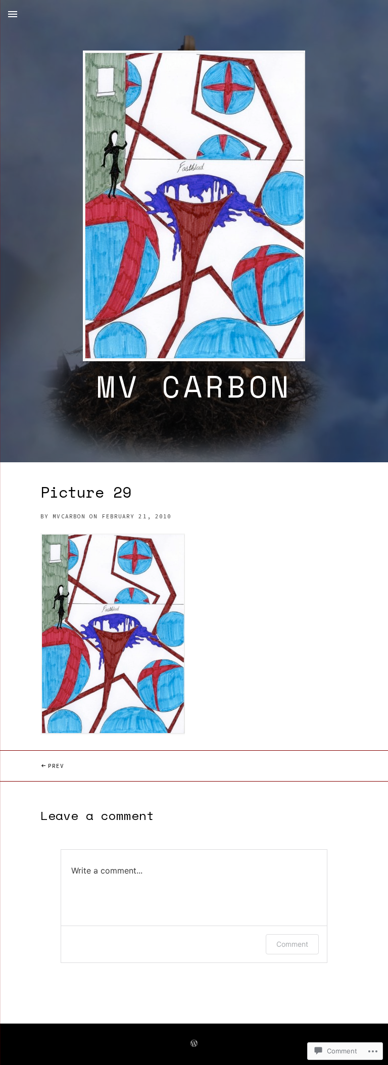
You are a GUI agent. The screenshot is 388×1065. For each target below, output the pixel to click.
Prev (32, 765)
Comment (292, 944)
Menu (13, 14)
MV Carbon (194, 386)
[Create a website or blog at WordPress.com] (194, 1044)
